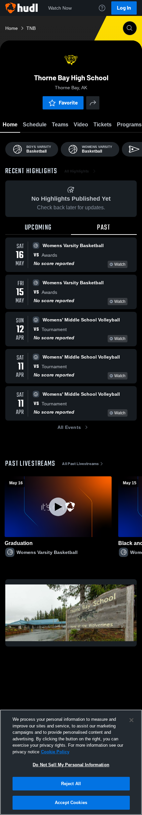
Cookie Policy (55, 751)
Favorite (68, 102)
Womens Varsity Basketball (47, 552)
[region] (71, 762)
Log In (124, 7)
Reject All (71, 783)
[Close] (131, 720)
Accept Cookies (71, 802)
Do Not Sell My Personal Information (71, 764)
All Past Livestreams (80, 463)
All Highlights (76, 171)
